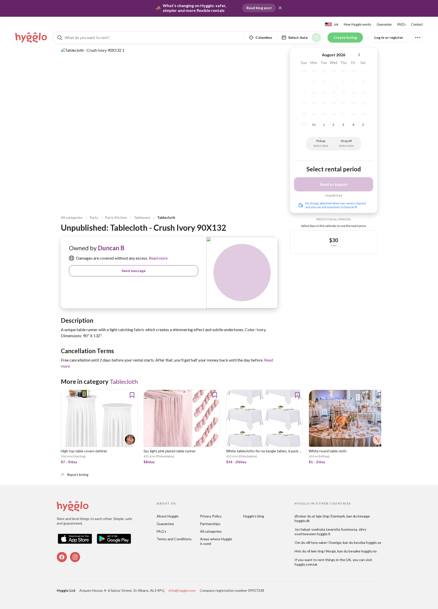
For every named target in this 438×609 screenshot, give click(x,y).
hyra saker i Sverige (326, 542)
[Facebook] (62, 557)
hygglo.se (373, 542)
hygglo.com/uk (306, 564)
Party (93, 217)
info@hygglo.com (182, 590)
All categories (72, 217)
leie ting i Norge (323, 551)
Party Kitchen (116, 217)
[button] (280, 8)
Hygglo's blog (253, 516)
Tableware (142, 217)
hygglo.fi (323, 534)
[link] (31, 37)
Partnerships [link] (210, 524)
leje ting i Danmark (330, 516)
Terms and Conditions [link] (174, 539)
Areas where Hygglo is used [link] (216, 541)
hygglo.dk (302, 520)
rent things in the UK (334, 560)
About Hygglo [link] (168, 516)
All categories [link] (211, 531)
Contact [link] (417, 24)
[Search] (316, 37)
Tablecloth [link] (124, 381)
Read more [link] (158, 258)
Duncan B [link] (111, 248)
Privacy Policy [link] (211, 516)
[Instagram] (75, 557)
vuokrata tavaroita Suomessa (334, 529)
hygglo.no (369, 551)
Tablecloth (166, 217)
